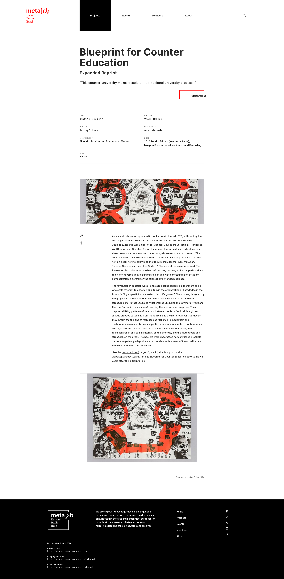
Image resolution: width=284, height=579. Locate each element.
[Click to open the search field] (244, 15)
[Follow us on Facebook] (227, 511)
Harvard (84, 156)
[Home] (40, 15)
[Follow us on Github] (227, 517)
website (116, 356)
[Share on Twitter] (81, 236)
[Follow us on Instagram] (227, 522)
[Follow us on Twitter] (227, 534)
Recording (195, 145)
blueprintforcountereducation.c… (164, 145)
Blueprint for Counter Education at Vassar (104, 141)
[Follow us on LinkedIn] (227, 528)
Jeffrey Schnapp (89, 130)
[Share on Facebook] (81, 243)
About (179, 536)
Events (180, 523)
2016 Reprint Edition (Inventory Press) (166, 141)
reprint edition (130, 352)
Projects (181, 517)
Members (181, 530)
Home (179, 511)
